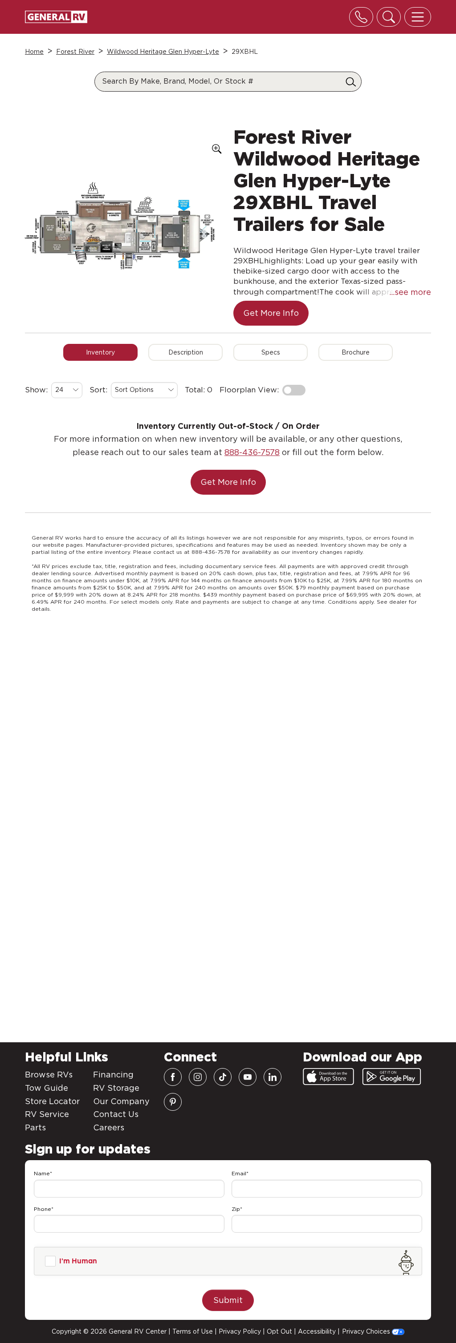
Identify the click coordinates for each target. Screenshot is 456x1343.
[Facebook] (173, 1077)
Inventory (100, 352)
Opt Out (279, 1331)
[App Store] (328, 1076)
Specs (270, 352)
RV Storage (116, 1088)
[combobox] (67, 390)
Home (34, 51)
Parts (35, 1127)
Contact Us (115, 1114)
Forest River (75, 51)
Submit (228, 1300)
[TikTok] (223, 1077)
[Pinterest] (173, 1102)
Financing (113, 1074)
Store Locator (52, 1101)
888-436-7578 (252, 452)
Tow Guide (46, 1088)
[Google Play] (391, 1076)
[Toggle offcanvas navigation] (417, 17)
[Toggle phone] (361, 17)
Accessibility (317, 1331)
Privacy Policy (240, 1331)
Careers (108, 1127)
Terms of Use (192, 1331)
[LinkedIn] (272, 1077)
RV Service (47, 1114)
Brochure (356, 352)
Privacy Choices (367, 1331)
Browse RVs (49, 1074)
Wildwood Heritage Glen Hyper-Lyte (163, 51)
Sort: (98, 389)
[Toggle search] (389, 17)
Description (185, 352)
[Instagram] (198, 1077)
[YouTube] (247, 1077)
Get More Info (271, 313)
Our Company (121, 1101)
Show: (36, 389)
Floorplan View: (249, 389)
